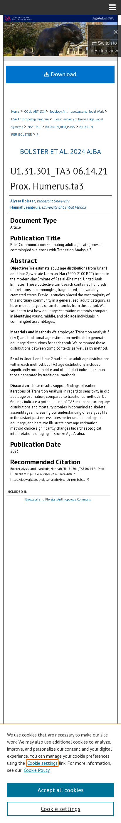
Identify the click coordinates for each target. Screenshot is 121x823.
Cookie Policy (37, 770)
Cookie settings (42, 763)
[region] (60, 773)
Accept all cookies (61, 790)
